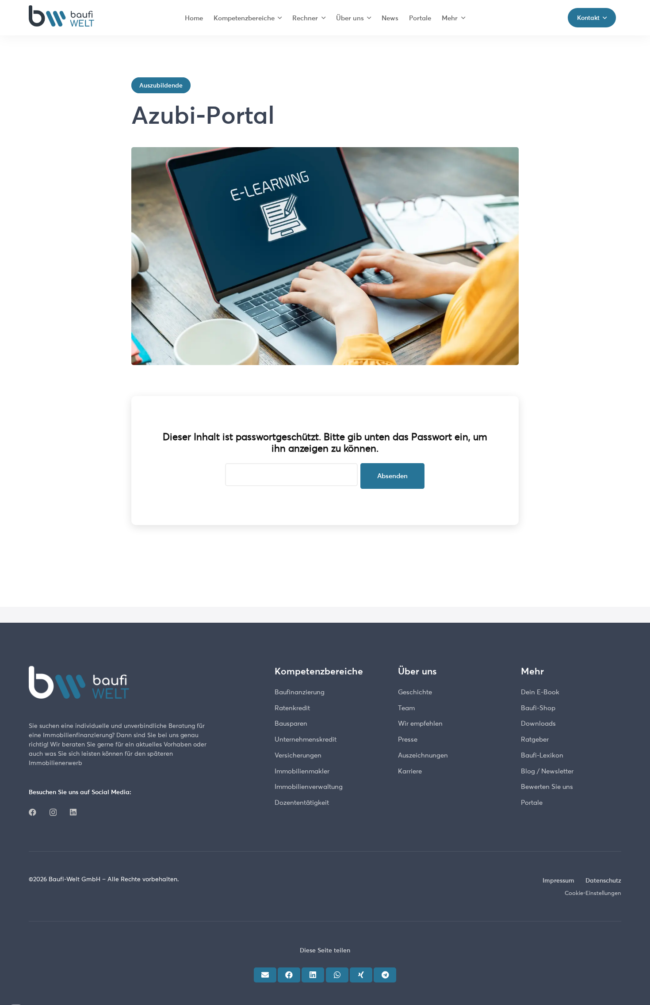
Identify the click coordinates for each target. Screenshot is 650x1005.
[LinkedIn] (73, 812)
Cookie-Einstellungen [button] (593, 892)
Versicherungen (298, 755)
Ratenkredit (292, 708)
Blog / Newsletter (547, 771)
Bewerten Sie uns (547, 786)
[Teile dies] (289, 974)
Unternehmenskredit (305, 739)
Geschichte (415, 692)
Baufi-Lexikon (542, 755)
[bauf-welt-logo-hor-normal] (61, 17)
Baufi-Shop (538, 708)
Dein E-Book (540, 692)
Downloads (538, 723)
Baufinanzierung (300, 692)
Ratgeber (535, 739)
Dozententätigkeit (302, 802)
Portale (532, 802)
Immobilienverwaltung (309, 786)
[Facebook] (32, 812)
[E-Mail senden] (265, 974)
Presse (407, 739)
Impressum (558, 880)
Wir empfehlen (420, 723)
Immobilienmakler (302, 771)
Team (406, 708)
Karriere (410, 771)
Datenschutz (603, 880)
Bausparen (291, 723)
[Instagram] (53, 812)
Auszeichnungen (423, 755)
